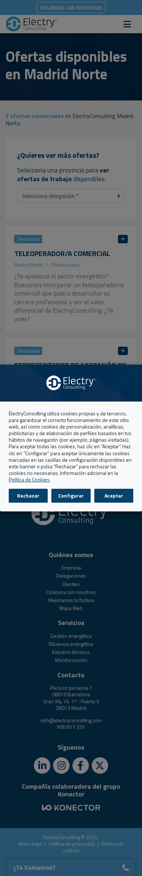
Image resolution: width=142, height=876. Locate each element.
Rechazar (28, 495)
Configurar (71, 495)
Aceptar (113, 495)
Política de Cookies (29, 480)
